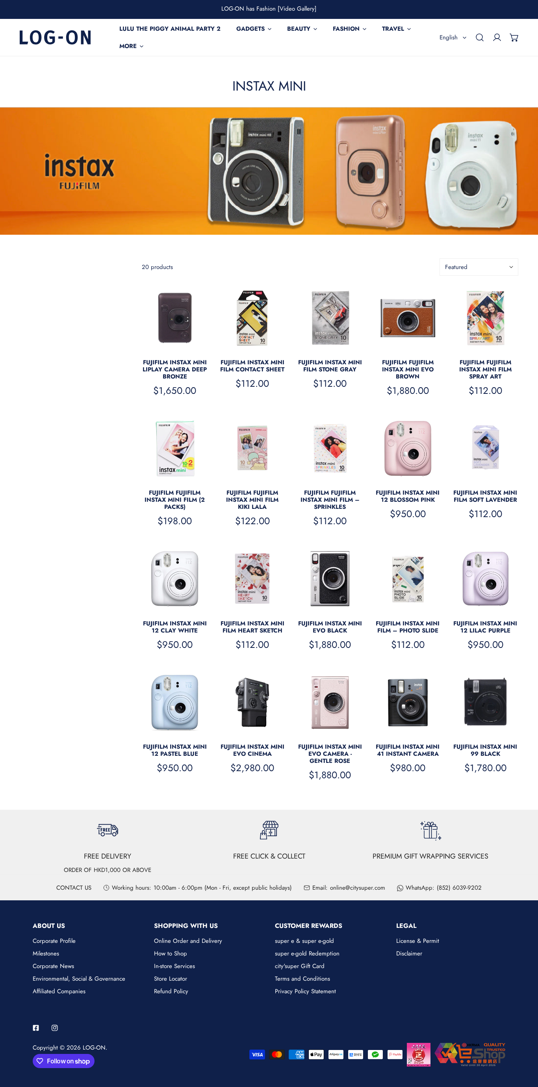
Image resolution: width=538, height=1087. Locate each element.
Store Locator (170, 978)
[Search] (479, 37)
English (449, 37)
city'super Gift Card (300, 966)
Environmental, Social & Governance (79, 978)
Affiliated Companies (59, 991)
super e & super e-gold (304, 941)
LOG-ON (94, 1047)
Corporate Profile (54, 941)
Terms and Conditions (302, 978)
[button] (514, 37)
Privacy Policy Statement (305, 991)
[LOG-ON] (55, 37)
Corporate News (53, 966)
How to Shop (170, 953)
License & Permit (417, 941)
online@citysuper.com (357, 887)
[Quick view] (202, 342)
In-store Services (174, 966)
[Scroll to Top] (524, 1045)
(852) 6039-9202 (459, 887)
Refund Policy (171, 991)
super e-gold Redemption (307, 953)
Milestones (46, 953)
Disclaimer (409, 953)
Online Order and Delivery (188, 941)
